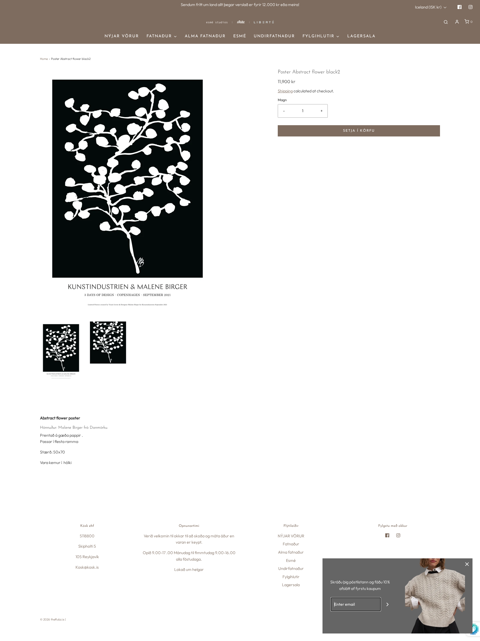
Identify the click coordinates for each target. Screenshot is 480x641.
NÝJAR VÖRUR (121, 36)
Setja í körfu (359, 131)
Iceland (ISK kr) (428, 7)
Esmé (239, 36)
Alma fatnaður (205, 36)
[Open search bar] (445, 22)
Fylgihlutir (291, 576)
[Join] (387, 604)
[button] (61, 351)
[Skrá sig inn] (457, 22)
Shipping (285, 90)
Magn (282, 100)
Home (44, 59)
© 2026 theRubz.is (52, 619)
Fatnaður (291, 543)
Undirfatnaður (274, 36)
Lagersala (361, 36)
